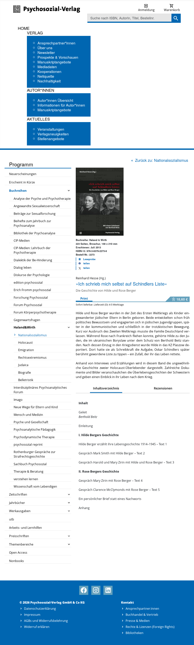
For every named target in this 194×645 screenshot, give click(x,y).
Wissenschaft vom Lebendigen (35, 486)
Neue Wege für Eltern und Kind (36, 407)
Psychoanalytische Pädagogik (35, 429)
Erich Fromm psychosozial (32, 290)
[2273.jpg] (100, 201)
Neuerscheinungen (22, 174)
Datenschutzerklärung (40, 608)
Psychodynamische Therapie (34, 437)
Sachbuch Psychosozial (30, 464)
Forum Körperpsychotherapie (35, 312)
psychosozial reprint (28, 444)
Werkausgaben (20, 511)
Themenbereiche (21, 544)
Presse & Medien (138, 621)
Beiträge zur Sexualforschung (35, 214)
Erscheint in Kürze (22, 182)
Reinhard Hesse (87, 278)
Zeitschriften (18, 494)
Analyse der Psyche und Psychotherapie (42, 199)
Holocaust (25, 342)
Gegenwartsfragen (27, 320)
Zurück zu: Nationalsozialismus (161, 160)
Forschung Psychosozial (31, 297)
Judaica (23, 365)
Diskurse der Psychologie (32, 275)
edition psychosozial (28, 282)
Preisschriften (19, 536)
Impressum (32, 615)
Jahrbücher (17, 503)
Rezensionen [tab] (163, 388)
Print (84, 298)
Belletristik (25, 380)
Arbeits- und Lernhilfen (25, 528)
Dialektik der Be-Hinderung (33, 260)
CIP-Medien (22, 240)
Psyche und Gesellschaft (31, 422)
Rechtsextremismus (32, 357)
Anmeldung (146, 10)
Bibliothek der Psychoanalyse (34, 233)
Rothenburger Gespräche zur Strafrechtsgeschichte (35, 454)
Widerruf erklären (36, 627)
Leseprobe (89, 259)
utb (11, 519)
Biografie (24, 372)
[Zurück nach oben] (186, 638)
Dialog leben (22, 267)
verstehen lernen (26, 479)
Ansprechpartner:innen (142, 608)
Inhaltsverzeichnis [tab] (106, 388)
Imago (18, 400)
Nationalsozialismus (32, 335)
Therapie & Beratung (28, 471)
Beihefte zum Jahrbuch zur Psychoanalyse (32, 223)
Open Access (18, 552)
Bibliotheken (134, 633)
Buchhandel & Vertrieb (142, 615)
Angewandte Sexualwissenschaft (37, 206)
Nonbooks (16, 561)
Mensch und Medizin (28, 415)
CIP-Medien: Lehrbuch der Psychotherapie (32, 250)
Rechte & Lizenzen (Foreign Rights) (150, 627)
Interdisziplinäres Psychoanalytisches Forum (40, 389)
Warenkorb (172, 10)
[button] (83, 263)
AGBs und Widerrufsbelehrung (46, 621)
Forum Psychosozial (28, 305)
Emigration (26, 350)
